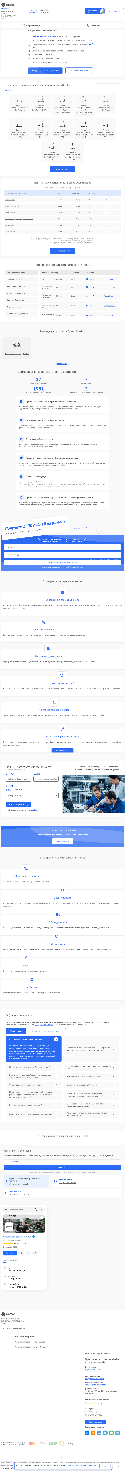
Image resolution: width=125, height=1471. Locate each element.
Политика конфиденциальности (62, 1457)
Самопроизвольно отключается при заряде (49, 306)
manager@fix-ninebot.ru (95, 1384)
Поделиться (87, 1433)
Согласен (105, 1466)
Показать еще (62, 363)
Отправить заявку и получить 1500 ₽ (62, 562)
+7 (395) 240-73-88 (40, 10)
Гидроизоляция (10, 225)
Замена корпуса (10, 212)
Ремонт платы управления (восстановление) (19, 219)
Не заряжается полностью (47, 296)
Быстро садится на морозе (48, 315)
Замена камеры (10, 200)
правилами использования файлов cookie (82, 1465)
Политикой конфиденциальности (84, 1172)
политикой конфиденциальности (72, 567)
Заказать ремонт (17, 804)
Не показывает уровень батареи (48, 287)
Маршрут (12, 1253)
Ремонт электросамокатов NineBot (30, 1342)
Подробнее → (109, 279)
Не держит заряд (48, 279)
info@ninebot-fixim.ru (94, 1378)
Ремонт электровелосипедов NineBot (31, 1347)
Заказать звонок (62, 841)
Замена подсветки (10, 231)
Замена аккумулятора (12, 206)
